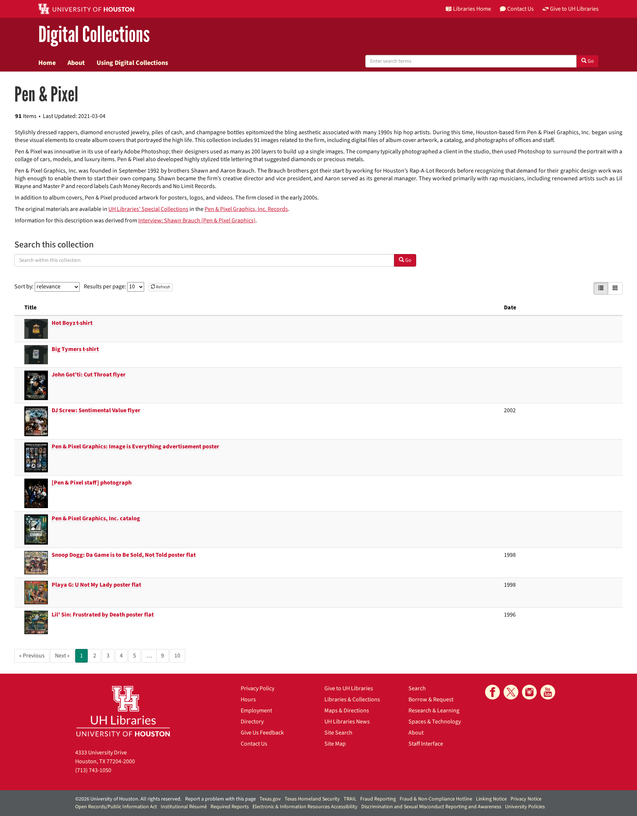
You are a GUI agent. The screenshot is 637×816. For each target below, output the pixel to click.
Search (417, 688)
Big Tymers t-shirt (75, 349)
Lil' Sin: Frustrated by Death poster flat (103, 615)
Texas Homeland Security (312, 799)
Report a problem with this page (220, 799)
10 (177, 656)
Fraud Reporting (378, 799)
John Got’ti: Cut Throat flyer (89, 375)
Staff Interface (425, 744)
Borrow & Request (430, 699)
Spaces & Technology (434, 722)
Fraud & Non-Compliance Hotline (436, 799)
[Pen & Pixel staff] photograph (92, 483)
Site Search (338, 733)
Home (47, 62)
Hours (248, 699)
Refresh (162, 287)
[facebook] (492, 692)
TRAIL (350, 799)
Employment (256, 710)
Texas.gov (270, 799)
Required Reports (229, 806)
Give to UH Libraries (348, 688)
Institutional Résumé (184, 806)
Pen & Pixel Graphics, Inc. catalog (96, 518)
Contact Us (254, 744)
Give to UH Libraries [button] (574, 9)
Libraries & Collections (352, 699)
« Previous (32, 656)
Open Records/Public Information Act (116, 806)
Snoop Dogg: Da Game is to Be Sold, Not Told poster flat (124, 555)
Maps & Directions (346, 710)
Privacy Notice (526, 799)
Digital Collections (94, 34)
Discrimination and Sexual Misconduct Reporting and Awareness (431, 806)
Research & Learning (433, 710)
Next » (62, 656)
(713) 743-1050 (93, 770)
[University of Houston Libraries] (123, 711)
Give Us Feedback (262, 733)
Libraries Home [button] (472, 9)
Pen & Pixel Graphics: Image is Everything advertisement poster (135, 446)
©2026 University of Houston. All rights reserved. (128, 799)
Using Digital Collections (132, 62)
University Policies (525, 806)
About (76, 62)
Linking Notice (491, 799)
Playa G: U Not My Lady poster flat (96, 585)
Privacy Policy (257, 688)
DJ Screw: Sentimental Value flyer (96, 410)
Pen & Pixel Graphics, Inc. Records (246, 209)
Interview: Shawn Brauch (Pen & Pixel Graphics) (196, 220)
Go (590, 61)
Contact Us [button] (520, 9)
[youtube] (547, 692)
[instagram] (529, 692)
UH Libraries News (347, 722)
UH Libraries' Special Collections (148, 209)
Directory (252, 722)
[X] (511, 692)
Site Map (335, 744)
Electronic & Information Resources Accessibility (305, 806)
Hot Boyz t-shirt (72, 323)
